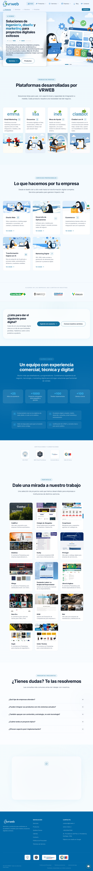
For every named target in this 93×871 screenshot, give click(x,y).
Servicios (54, 3)
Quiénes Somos (37, 830)
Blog (77, 3)
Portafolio (36, 9)
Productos (41, 3)
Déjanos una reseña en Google (72, 839)
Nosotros (27, 9)
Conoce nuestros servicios (73, 324)
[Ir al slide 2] (70, 64)
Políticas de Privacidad (39, 840)
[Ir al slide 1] (66, 64)
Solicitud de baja (72, 865)
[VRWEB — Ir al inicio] (9, 821)
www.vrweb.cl (67, 827)
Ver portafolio (56, 795)
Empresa (66, 3)
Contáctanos (37, 795)
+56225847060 (67, 830)
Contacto (86, 3)
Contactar (86, 9)
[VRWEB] (11, 3)
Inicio (31, 3)
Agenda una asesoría (47, 324)
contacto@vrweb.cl (68, 823)
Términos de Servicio (39, 844)
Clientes (35, 833)
